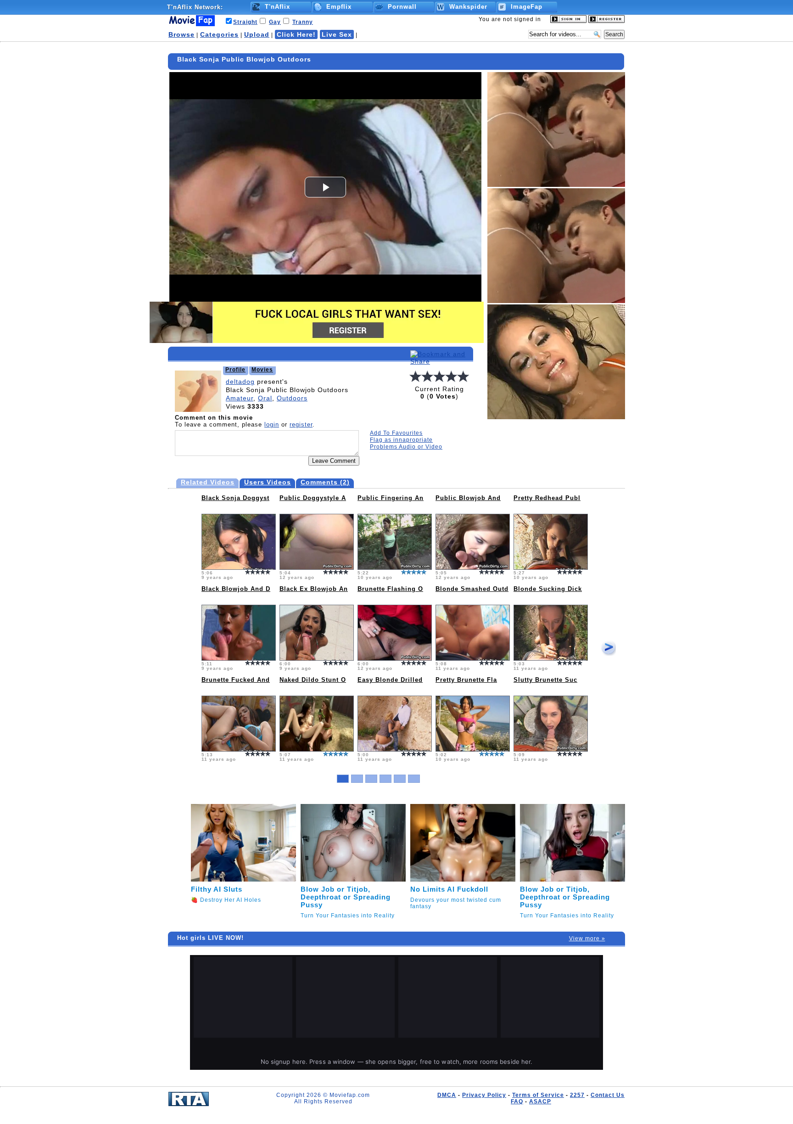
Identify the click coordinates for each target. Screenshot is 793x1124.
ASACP (540, 1101)
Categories (219, 34)
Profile (235, 369)
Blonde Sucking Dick (548, 588)
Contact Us (608, 1095)
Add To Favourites (396, 433)
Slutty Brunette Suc (545, 679)
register (301, 424)
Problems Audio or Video (406, 447)
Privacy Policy (484, 1095)
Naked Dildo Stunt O (312, 679)
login (271, 424)
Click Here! (296, 34)
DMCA (446, 1095)
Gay (275, 22)
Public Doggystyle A (312, 498)
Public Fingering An (390, 498)
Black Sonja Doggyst (235, 498)
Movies (262, 369)
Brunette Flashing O (390, 588)
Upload (256, 34)
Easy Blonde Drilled (390, 679)
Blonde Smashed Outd (472, 588)
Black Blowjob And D (235, 588)
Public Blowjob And (468, 498)
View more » (587, 938)
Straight (245, 22)
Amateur (239, 398)
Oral (265, 398)
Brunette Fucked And (235, 679)
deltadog (240, 381)
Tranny (302, 22)
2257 (577, 1095)
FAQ (517, 1101)
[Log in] (568, 21)
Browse (181, 34)
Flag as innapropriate (401, 440)
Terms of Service (538, 1095)
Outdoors (292, 398)
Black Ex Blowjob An (313, 588)
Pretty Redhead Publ (547, 498)
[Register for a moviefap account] (606, 21)
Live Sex (337, 34)
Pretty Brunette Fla (466, 679)
